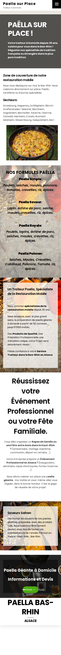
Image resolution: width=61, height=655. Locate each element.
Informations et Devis (30, 579)
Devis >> (30, 589)
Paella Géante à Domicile (30, 570)
